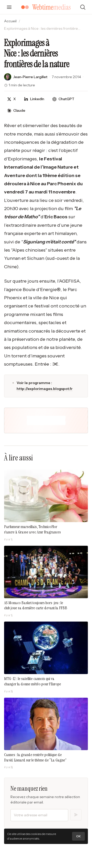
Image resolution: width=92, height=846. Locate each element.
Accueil (10, 21)
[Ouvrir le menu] (9, 7)
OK (78, 836)
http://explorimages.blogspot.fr (45, 388)
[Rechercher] (83, 7)
